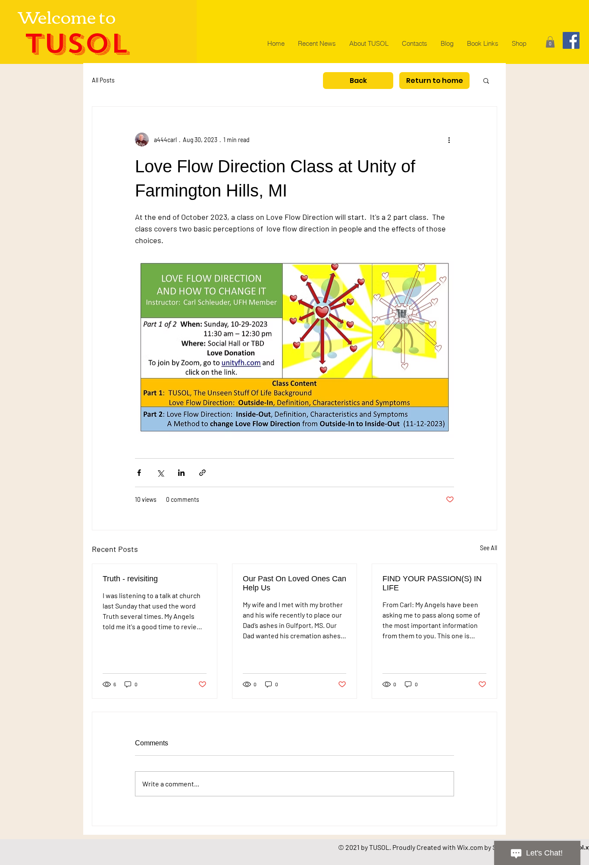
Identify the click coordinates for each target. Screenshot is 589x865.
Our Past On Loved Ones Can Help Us (294, 583)
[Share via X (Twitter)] (160, 473)
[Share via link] (202, 473)
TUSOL (76, 44)
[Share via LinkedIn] (181, 473)
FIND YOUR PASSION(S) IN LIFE (432, 583)
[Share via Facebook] (139, 473)
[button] (550, 42)
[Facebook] (571, 40)
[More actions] (449, 139)
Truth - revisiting (130, 578)
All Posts (103, 80)
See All (488, 547)
